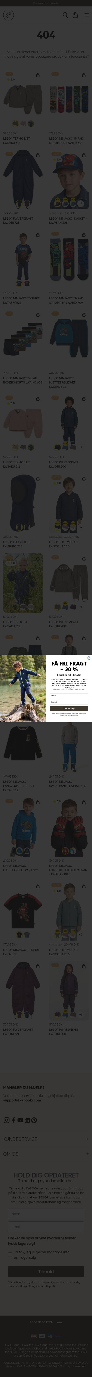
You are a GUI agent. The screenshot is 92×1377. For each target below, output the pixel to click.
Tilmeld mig (68, 708)
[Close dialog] (89, 657)
